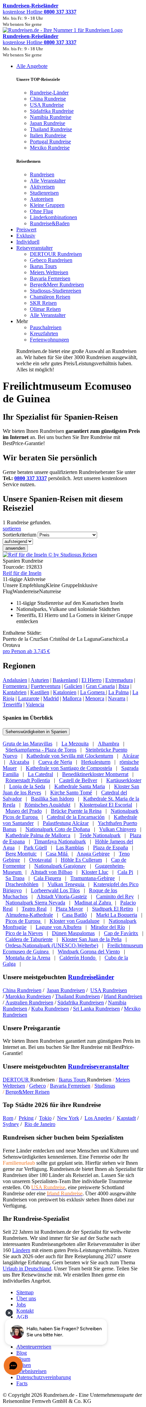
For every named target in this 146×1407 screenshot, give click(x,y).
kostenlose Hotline (39, 12)
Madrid (51, 698)
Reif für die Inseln (22, 573)
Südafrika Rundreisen (80, 1002)
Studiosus (104, 1086)
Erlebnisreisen (31, 1371)
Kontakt (25, 1311)
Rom (8, 1118)
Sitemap (25, 1292)
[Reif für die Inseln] (50, 555)
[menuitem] (42, 174)
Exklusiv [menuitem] (25, 236)
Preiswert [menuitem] (26, 229)
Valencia (35, 704)
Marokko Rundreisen (28, 996)
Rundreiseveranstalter (98, 1066)
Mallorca (71, 698)
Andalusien (15, 680)
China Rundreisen (22, 990)
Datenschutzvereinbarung (43, 1377)
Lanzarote (28, 698)
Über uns (26, 1298)
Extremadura (119, 680)
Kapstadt (126, 1118)
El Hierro (91, 680)
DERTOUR (16, 1080)
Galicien (73, 686)
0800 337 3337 (30, 478)
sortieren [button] (12, 528)
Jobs (21, 1304)
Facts (22, 1383)
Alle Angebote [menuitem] (32, 66)
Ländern (21, 1250)
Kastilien (39, 692)
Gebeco (37, 1086)
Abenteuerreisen (33, 1347)
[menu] (73, 218)
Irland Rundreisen (123, 996)
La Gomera (93, 692)
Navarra (116, 698)
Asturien (40, 680)
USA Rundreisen (108, 990)
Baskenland (65, 680)
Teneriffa (12, 704)
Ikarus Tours (73, 1080)
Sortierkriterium (19, 535)
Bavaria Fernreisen (70, 1086)
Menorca (94, 698)
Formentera (16, 686)
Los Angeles (98, 1118)
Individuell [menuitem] (27, 242)
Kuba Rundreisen (50, 1009)
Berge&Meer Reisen (27, 1092)
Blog (21, 1353)
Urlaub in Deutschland (27, 1268)
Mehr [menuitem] (22, 321)
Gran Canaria (100, 686)
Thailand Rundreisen (77, 996)
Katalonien (64, 692)
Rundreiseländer (91, 977)
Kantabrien (14, 692)
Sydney (11, 1124)
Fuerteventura (45, 686)
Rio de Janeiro (39, 1124)
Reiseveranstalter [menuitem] (34, 248)
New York (68, 1118)
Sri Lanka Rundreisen (96, 1009)
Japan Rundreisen (66, 990)
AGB (22, 1317)
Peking (26, 1118)
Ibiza (123, 686)
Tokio (45, 1118)
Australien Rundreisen (29, 1002)
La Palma (118, 692)
